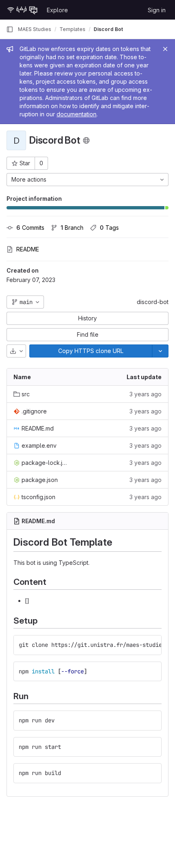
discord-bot (152, 301)
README (27, 249)
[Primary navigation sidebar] (9, 29)
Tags (109, 227)
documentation (76, 114)
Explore (57, 10)
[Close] (165, 49)
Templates (72, 29)
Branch (72, 227)
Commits (30, 227)
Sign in (157, 10)
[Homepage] (22, 9)
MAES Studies (34, 29)
